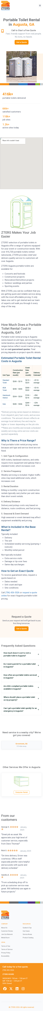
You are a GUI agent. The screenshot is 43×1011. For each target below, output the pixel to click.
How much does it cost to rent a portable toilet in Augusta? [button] (17, 654)
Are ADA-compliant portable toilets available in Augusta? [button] (18, 687)
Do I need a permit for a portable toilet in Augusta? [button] (20, 665)
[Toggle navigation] (40, 5)
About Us (4, 928)
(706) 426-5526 (12, 592)
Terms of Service (7, 949)
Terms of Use (5, 946)
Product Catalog (28, 937)
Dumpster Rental (21, 792)
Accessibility (5, 956)
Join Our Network (7, 934)
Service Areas (27, 934)
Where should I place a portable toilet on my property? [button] (19, 698)
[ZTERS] (5, 5)
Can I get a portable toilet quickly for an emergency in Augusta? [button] (20, 709)
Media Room (5, 937)
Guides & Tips (27, 928)
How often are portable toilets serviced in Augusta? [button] (20, 676)
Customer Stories (7, 931)
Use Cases (26, 931)
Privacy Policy (5, 953)
